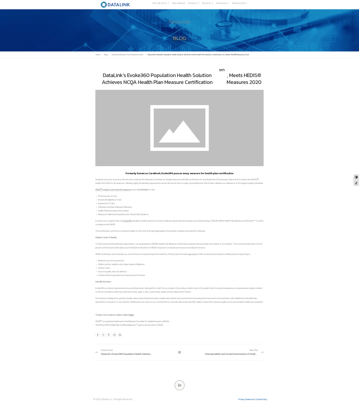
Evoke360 (127, 221)
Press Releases (132, 55)
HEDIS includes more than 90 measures (113, 190)
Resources (221, 3)
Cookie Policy (261, 399)
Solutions (192, 3)
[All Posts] (179, 352)
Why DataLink (178, 3)
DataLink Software (118, 55)
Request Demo (239, 3)
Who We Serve (159, 3)
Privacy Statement (246, 399)
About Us (206, 3)
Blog (106, 55)
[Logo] (115, 4)
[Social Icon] (97, 335)
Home (98, 55)
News (141, 55)
